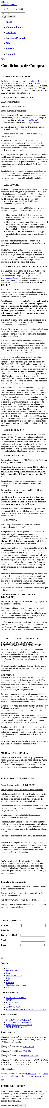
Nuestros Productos (14, 975)
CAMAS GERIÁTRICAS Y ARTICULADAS (26, 1009)
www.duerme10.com (35, 81)
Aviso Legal (28, 1076)
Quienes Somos (12, 971)
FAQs (8, 987)
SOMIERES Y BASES (16, 997)
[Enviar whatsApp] (2, 958)
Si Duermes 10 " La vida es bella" (20, 1022)
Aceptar (21, 1106)
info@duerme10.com (29, 1055)
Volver (4, 59)
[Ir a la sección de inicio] (4, 2)
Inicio (8, 968)
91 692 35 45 (28, 1046)
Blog (8, 978)
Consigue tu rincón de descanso (19, 1025)
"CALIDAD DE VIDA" (16, 1027)
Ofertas (9, 980)
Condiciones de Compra (16, 985)
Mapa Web (39, 1076)
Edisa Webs (31, 1074)
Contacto (10, 982)
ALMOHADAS (13, 1007)
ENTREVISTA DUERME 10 (18, 1020)
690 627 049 (25, 1051)
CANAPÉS (11, 1000)
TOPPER (10, 1005)
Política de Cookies (9, 1105)
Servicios (10, 973)
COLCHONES (12, 1002)
